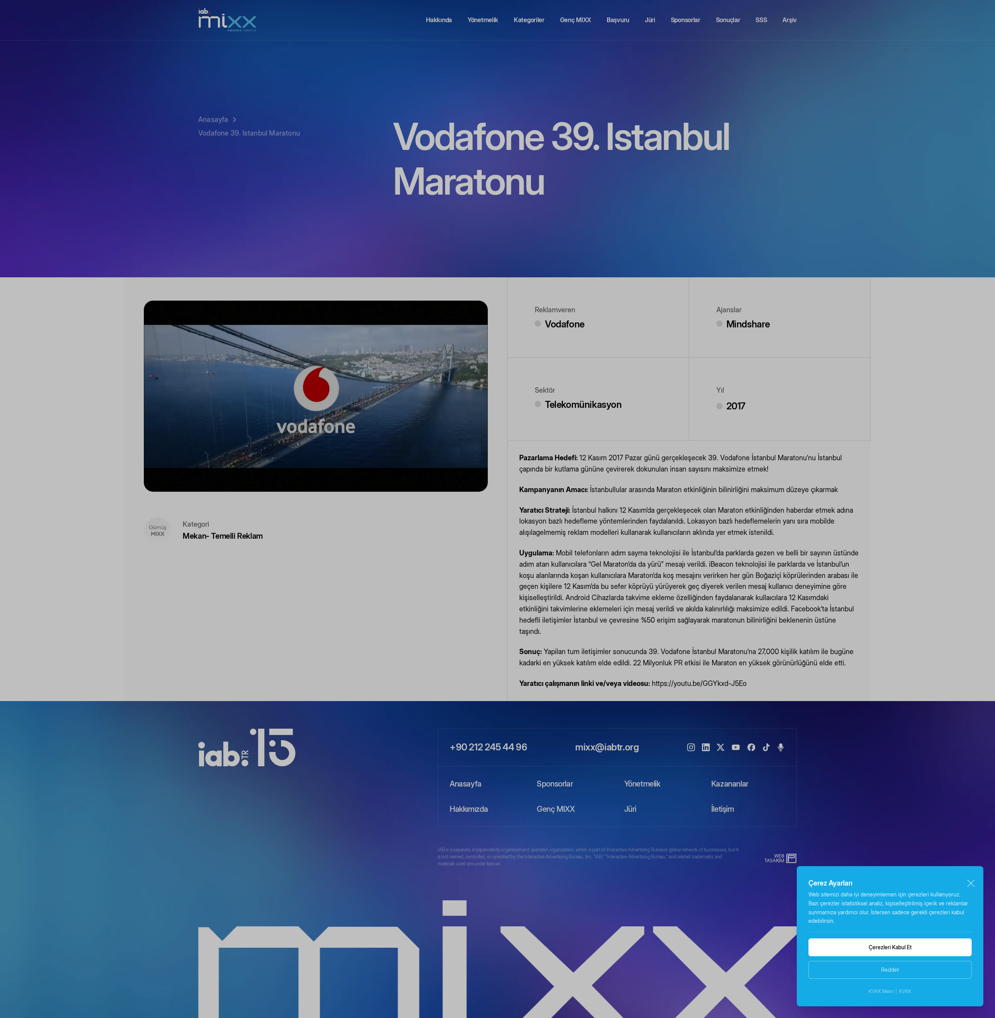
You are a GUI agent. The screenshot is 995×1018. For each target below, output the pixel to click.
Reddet (890, 969)
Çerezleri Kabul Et (890, 947)
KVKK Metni (881, 991)
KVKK (905, 991)
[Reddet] (971, 883)
